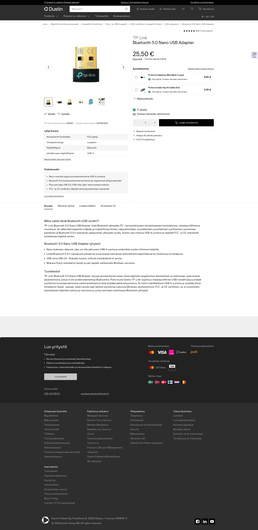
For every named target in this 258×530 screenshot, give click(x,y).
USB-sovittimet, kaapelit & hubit (145, 24)
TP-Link (140, 37)
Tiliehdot (49, 433)
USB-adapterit (172, 24)
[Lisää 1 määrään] (155, 122)
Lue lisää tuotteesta (54, 196)
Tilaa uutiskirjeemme (56, 493)
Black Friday (51, 498)
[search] (126, 9)
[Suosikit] (192, 9)
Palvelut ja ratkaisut (74, 16)
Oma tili (134, 429)
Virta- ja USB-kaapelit (116, 24)
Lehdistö (178, 415)
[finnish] (170, 382)
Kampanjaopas (52, 447)
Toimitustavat (52, 424)
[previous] (48, 67)
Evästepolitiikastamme (57, 443)
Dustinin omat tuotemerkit (188, 433)
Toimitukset (136, 420)
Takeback (92, 452)
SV (207, 17)
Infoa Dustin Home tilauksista (146, 443)
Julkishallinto (51, 484)
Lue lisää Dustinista (184, 420)
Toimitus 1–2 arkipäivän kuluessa (135, 2)
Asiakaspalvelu (121, 16)
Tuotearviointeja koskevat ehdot (62, 452)
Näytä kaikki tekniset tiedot (57, 159)
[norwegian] (157, 382)
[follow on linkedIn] (205, 521)
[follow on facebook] (198, 521)
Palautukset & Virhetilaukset (146, 424)
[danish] (163, 382)
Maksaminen (137, 433)
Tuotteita (49, 16)
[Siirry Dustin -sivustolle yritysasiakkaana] (54, 9)
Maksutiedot (51, 420)
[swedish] (150, 382)
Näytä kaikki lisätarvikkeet (201, 69)
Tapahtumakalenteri (55, 475)
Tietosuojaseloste (54, 438)
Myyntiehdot (51, 415)
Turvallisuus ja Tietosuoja (187, 438)
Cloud (90, 433)
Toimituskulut (51, 429)
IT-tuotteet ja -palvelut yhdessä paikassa (61, 2)
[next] (124, 67)
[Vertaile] (183, 9)
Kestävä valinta (181, 429)
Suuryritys (50, 480)
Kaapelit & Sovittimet (92, 24)
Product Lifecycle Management (105, 447)
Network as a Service (99, 429)
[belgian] (183, 382)
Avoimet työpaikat (183, 424)
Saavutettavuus (53, 456)
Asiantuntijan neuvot (55, 489)
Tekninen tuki (137, 438)
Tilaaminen (136, 415)
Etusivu (43, 24)
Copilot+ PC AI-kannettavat (59, 503)
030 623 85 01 (52, 393)
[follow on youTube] (212, 521)
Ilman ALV (137, 59)
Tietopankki (102, 16)
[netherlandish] (176, 382)
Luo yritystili (60, 376)
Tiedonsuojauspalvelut (100, 438)
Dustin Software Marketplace (103, 456)
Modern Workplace (98, 424)
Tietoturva (93, 443)
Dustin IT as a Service (99, 420)
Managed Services (97, 415)
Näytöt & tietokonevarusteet (65, 24)
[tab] (49, 206)
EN (212, 17)
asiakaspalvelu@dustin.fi (95, 393)
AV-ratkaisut (94, 461)
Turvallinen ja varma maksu (202, 2)
